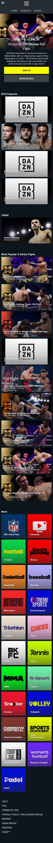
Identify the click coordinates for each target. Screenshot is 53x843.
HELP (5, 801)
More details (26, 78)
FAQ (4, 805)
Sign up (26, 70)
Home (14, 11)
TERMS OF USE (10, 810)
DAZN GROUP (9, 823)
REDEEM (7, 827)
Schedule (25, 11)
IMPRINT (6, 818)
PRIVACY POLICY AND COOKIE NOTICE (22, 814)
